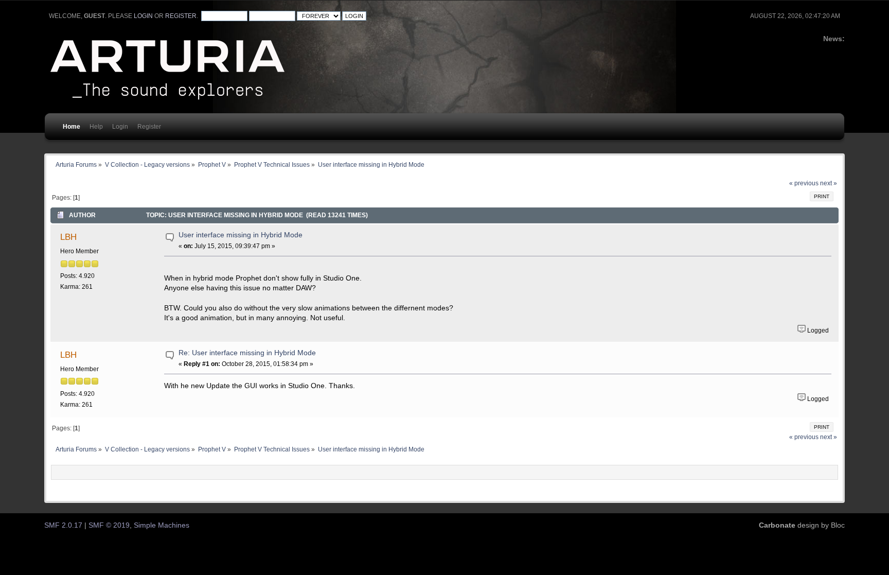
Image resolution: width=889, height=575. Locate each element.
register (181, 16)
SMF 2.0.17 (63, 525)
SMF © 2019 (109, 525)
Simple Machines (161, 525)
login (143, 16)
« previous (804, 183)
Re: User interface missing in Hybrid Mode (247, 353)
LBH (68, 236)
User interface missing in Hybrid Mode (241, 235)
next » (828, 183)
